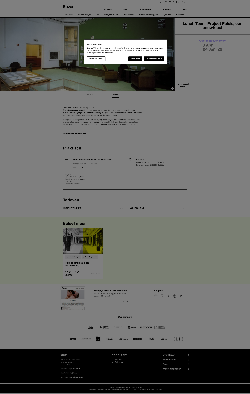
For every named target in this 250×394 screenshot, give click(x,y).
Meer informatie (107, 53)
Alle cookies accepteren (154, 59)
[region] (125, 51)
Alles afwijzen (135, 59)
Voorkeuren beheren (96, 59)
